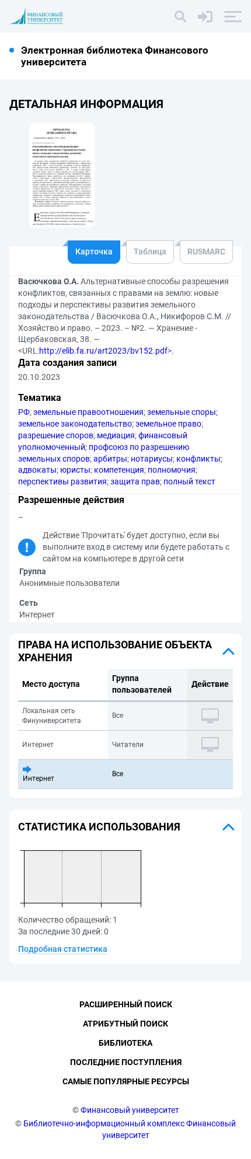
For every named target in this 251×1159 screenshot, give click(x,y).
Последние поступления (126, 1062)
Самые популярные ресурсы (125, 1081)
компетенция (119, 469)
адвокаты (37, 469)
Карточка (94, 251)
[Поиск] (180, 16)
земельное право (168, 423)
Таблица (150, 251)
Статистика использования (99, 827)
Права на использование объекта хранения (115, 651)
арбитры (110, 458)
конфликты (198, 458)
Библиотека (125, 1043)
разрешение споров (55, 435)
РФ (24, 412)
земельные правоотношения (88, 412)
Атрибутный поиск (125, 1023)
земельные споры (181, 412)
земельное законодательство (75, 423)
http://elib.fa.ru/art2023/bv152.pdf (103, 350)
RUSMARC (206, 251)
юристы (75, 469)
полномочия (172, 469)
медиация (116, 435)
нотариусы (152, 458)
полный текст (189, 481)
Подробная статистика (62, 949)
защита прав (135, 481)
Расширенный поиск (125, 1004)
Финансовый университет (130, 1110)
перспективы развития (62, 481)
